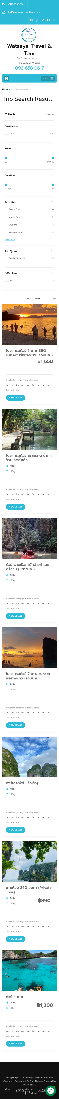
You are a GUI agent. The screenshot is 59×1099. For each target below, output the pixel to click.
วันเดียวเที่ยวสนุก (23, 1091)
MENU (46, 78)
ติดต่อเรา (33, 1093)
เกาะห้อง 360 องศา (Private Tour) (29, 890)
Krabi (12, 466)
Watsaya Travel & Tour (29, 49)
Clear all (50, 114)
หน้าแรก (7, 1089)
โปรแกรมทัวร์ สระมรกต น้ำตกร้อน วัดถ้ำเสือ (29, 458)
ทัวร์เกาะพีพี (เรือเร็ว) (22, 783)
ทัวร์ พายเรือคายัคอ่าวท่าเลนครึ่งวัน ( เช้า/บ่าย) (27, 567)
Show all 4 (10, 239)
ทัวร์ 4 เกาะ (14, 996)
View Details (15, 397)
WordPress (28, 1084)
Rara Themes (36, 1081)
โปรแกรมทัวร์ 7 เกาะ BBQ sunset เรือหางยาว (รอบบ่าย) (29, 353)
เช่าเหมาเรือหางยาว (26, 1089)
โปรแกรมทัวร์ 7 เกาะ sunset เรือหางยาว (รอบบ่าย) (28, 676)
